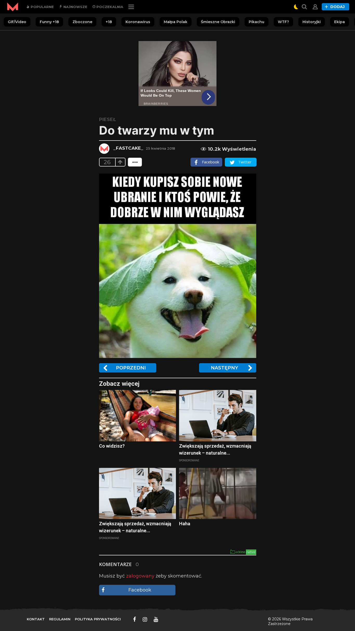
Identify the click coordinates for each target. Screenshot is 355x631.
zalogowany (140, 576)
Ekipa (339, 21)
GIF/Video (17, 21)
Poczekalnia (109, 7)
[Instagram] (145, 619)
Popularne (42, 7)
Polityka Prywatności (98, 619)
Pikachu (256, 21)
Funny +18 (49, 21)
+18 (109, 21)
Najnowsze (74, 7)
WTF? (283, 21)
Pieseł (107, 119)
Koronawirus (138, 21)
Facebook (139, 590)
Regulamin (59, 619)
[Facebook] (134, 619)
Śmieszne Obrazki (218, 21)
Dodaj (337, 6)
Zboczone (82, 21)
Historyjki (312, 21)
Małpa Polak (175, 21)
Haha (184, 523)
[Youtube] (156, 619)
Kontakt (36, 619)
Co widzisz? (112, 446)
